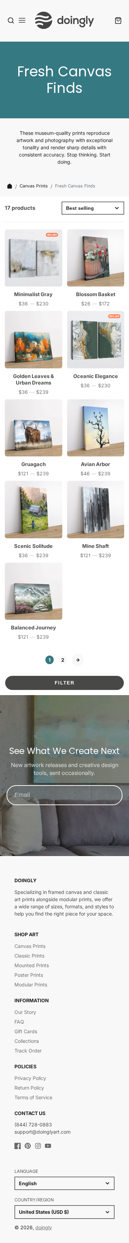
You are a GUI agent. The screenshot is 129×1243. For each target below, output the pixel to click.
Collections (26, 1041)
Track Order (28, 1050)
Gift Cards (25, 1031)
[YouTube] (48, 1146)
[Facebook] (17, 1146)
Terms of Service (33, 1097)
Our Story (25, 1012)
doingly (43, 1227)
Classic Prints (29, 956)
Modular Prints (30, 984)
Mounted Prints (31, 965)
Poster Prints (28, 975)
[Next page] (78, 660)
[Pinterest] (27, 1146)
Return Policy (29, 1088)
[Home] (9, 186)
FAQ (19, 1022)
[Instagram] (38, 1146)
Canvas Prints (34, 185)
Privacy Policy (30, 1078)
